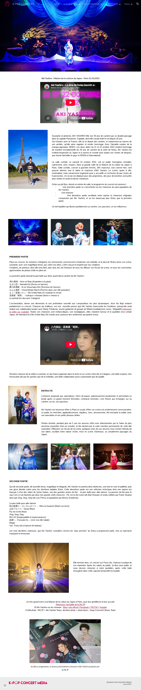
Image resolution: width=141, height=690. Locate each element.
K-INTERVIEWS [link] (92, 4)
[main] (70, 78)
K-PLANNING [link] (71, 4)
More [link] (127, 4)
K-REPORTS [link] (112, 4)
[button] (137, 4)
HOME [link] (56, 4)
